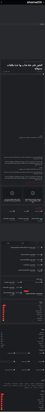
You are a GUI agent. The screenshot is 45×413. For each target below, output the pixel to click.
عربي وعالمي (39, 314)
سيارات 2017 (5, 385)
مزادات (40, 307)
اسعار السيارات (33, 385)
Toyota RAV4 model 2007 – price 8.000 (26, 270)
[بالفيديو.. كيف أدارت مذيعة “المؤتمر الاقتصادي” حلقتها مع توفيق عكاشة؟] (39, 250)
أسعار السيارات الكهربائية (39, 383)
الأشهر (37, 243)
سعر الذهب (21, 385)
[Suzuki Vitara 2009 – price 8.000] (22, 373)
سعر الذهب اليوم (15, 385)
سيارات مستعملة (39, 310)
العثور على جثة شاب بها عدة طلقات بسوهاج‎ (34, 182)
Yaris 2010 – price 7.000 (23, 218)
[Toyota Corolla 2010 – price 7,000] (8, 365)
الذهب (25, 385)
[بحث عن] (43, 2)
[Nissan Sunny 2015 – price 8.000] (18, 294)
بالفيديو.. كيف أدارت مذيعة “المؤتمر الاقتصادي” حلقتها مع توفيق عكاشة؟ (23, 247)
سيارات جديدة (36, 387)
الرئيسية (40, 61)
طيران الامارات (26, 387)
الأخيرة (22, 243)
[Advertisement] (22, 14)
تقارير (41, 316)
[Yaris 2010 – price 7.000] (22, 214)
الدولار (29, 385)
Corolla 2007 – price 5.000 (9, 218)
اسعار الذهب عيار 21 (8, 383)
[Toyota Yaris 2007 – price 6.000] (22, 357)
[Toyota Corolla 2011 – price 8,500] (39, 256)
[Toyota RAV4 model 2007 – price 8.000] (39, 272)
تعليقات (8, 243)
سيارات (10, 385)
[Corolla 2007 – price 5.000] (9, 214)
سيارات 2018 (41, 387)
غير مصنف (40, 305)
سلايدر (42, 339)
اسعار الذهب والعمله (40, 385)
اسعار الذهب (21, 383)
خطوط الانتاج (39, 318)
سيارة (31, 387)
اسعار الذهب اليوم (15, 383)
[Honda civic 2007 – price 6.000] (36, 214)
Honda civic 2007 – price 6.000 (37, 219)
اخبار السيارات (39, 312)
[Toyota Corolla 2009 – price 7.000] (39, 261)
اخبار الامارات (32, 383)
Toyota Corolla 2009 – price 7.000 (27, 259)
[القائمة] (1, 2)
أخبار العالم (40, 320)
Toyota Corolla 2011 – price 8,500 (28, 254)
